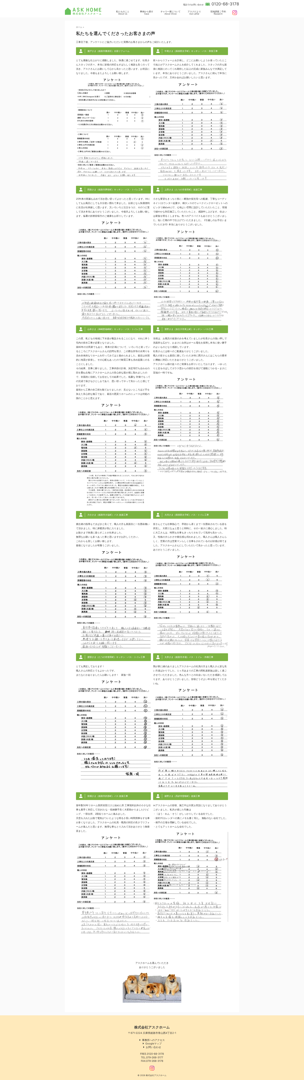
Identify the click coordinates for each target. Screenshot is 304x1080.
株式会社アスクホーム (152, 1027)
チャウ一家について (170, 12)
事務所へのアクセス (153, 1040)
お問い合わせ (153, 1047)
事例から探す (146, 12)
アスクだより (194, 12)
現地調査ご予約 (218, 12)
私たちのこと (122, 12)
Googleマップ (153, 1043)
